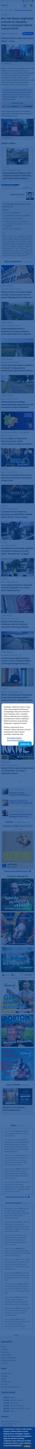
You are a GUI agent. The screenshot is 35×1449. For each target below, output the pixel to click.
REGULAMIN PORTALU (14, 738)
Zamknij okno (25, 744)
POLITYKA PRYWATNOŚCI (15, 740)
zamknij (27, 1446)
